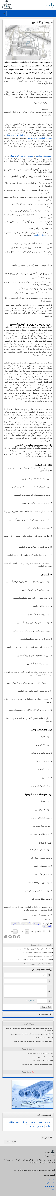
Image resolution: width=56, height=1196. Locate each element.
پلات (50, 4)
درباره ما (51, 1179)
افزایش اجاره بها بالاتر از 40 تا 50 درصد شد (39, 1053)
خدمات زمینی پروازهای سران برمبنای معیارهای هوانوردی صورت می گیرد (32, 959)
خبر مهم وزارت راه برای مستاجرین (42, 1037)
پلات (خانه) (9, 1142)
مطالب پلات (51, 1189)
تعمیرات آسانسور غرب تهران (40, 138)
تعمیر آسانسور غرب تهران (17, 135)
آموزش (15, 924)
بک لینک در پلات (49, 1182)
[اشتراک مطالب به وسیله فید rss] (6, 937)
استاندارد (47, 926)
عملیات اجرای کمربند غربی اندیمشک (42, 1057)
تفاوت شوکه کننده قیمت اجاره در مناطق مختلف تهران (37, 952)
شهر (40, 1122)
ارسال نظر (45, 1007)
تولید (33, 1122)
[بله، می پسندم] (27, 931)
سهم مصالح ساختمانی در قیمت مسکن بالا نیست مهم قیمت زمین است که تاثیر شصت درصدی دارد (29, 1029)
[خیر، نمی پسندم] (15, 931)
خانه (48, 1126)
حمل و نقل (14, 1122)
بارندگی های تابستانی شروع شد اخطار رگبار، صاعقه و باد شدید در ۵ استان (31, 1034)
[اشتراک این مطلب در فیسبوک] (14, 937)
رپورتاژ (36, 924)
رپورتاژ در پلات (49, 1186)
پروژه (47, 1122)
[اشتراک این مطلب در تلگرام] (19, 937)
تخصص (40, 1126)
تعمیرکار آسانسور (40, 235)
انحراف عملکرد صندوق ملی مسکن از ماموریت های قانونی (36, 1064)
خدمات (30, 1126)
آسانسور (26, 924)
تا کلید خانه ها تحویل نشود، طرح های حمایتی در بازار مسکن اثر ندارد (33, 1041)
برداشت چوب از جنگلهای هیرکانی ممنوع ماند (40, 956)
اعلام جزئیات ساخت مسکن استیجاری (42, 1060)
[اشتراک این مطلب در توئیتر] (10, 937)
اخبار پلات (45, 1137)
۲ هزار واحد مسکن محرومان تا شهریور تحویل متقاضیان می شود (34, 948)
